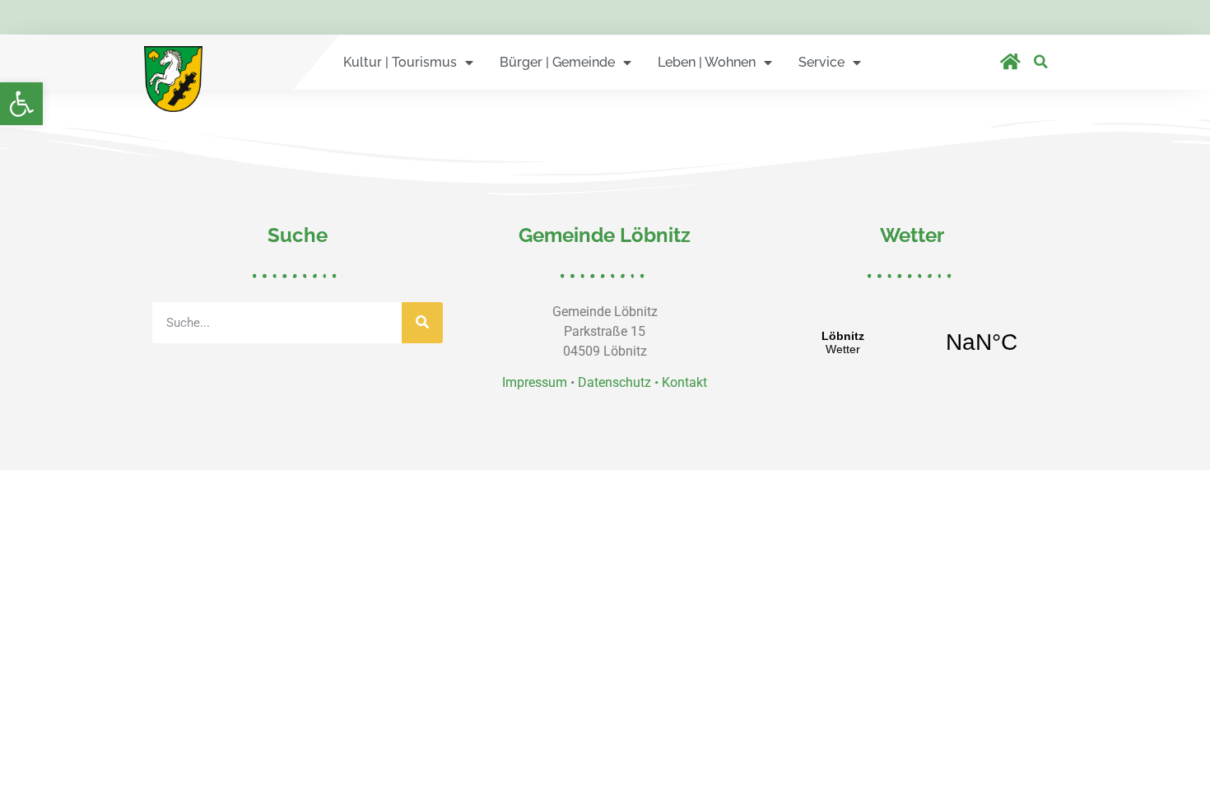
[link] (21, 103)
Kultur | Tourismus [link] (400, 62)
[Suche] (422, 322)
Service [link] (821, 62)
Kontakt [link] (684, 382)
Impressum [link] (534, 382)
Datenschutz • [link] (620, 382)
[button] (1040, 61)
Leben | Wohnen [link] (707, 62)
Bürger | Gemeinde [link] (557, 62)
